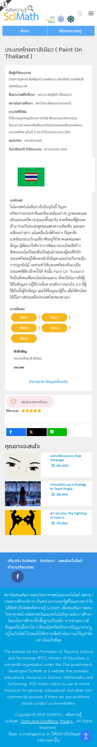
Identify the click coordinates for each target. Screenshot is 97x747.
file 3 (24, 328)
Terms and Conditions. (40, 720)
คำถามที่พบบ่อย (21, 567)
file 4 (54, 328)
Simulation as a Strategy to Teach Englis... (68, 486)
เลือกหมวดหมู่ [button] (70, 31)
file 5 (24, 338)
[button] (91, 13)
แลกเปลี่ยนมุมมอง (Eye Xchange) (65, 457)
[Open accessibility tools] (86, 736)
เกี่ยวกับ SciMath (22, 561)
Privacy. (66, 720)
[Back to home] (22, 13)
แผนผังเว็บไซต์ (70, 561)
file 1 (23, 317)
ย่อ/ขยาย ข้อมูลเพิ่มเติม (48, 381)
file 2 (54, 317)
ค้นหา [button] (25, 31)
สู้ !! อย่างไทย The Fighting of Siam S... (68, 515)
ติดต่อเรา (47, 561)
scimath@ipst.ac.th (34, 733)
